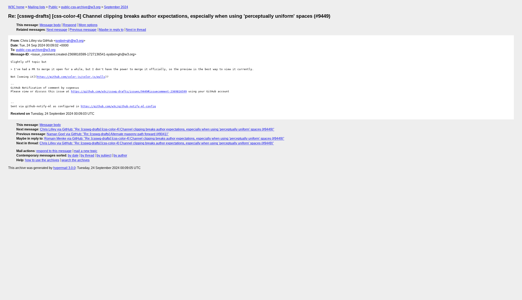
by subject (104, 155)
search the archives (75, 160)
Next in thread (136, 29)
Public (53, 7)
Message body (50, 25)
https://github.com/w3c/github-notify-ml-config (118, 106)
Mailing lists (36, 7)
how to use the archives (42, 160)
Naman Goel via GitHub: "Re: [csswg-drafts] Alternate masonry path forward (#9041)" (108, 134)
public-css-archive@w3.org (81, 7)
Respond (69, 25)
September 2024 (116, 7)
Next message (56, 29)
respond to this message (54, 151)
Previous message (83, 29)
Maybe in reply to (111, 29)
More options (88, 25)
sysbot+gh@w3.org (69, 40)
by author (120, 155)
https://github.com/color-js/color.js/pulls (71, 76)
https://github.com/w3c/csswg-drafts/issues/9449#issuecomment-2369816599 (129, 91)
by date (73, 155)
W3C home (16, 7)
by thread (87, 155)
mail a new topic (85, 151)
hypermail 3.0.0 (64, 168)
